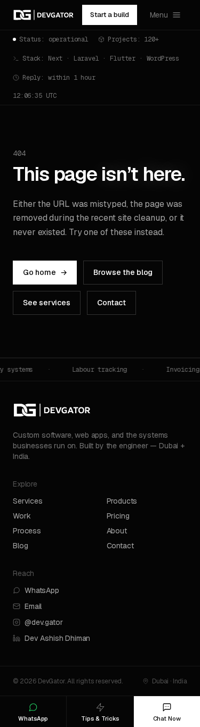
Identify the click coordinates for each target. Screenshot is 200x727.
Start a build (109, 14)
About (117, 531)
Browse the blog (123, 272)
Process (27, 531)
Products (122, 501)
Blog (20, 545)
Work (21, 516)
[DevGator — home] (43, 15)
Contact (111, 302)
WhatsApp (42, 590)
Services (28, 501)
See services (46, 302)
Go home (45, 272)
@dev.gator (43, 622)
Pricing (118, 516)
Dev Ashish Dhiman (57, 638)
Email (33, 606)
